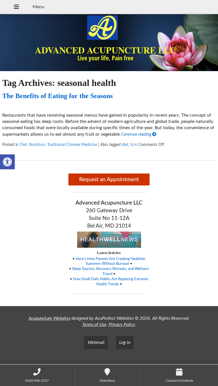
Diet (23, 145)
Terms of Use (94, 324)
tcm (133, 145)
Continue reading (136, 134)
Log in (124, 342)
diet (125, 145)
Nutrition (37, 145)
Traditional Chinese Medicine (72, 145)
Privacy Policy (122, 324)
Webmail (96, 342)
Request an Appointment (109, 179)
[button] (7, 161)
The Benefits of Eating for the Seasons (57, 96)
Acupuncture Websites (49, 318)
